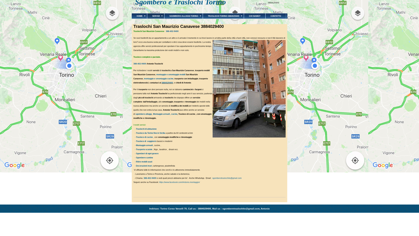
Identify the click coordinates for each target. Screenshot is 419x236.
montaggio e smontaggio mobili (170, 74)
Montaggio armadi (144, 145)
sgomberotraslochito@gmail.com (227, 178)
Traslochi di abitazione (146, 129)
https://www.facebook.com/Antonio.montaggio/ (179, 182)
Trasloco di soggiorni (146, 141)
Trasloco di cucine (144, 137)
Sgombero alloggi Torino (181, 16)
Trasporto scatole (144, 149)
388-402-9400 (172, 31)
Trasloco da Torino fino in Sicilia (150, 133)
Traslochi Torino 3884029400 (221, 16)
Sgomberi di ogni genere (147, 153)
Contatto (276, 16)
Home (137, 16)
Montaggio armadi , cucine (165, 114)
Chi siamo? (254, 16)
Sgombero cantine (144, 158)
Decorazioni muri (144, 166)
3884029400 (167, 83)
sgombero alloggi (144, 114)
